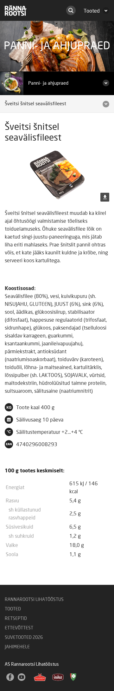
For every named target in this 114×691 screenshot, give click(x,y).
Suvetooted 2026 (24, 637)
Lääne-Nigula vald (74, 679)
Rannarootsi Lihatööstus (34, 599)
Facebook (10, 677)
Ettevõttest (19, 628)
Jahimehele (17, 647)
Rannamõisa (40, 677)
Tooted (13, 609)
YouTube (22, 677)
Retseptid (16, 618)
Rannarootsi (16, 10)
